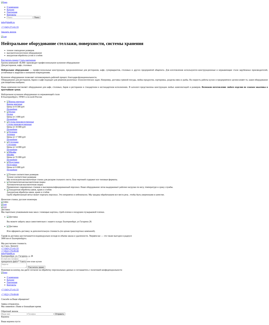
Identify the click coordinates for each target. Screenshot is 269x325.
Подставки (12, 164)
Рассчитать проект (10, 60)
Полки (10, 114)
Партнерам (12, 12)
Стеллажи (11, 144)
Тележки (11, 134)
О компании (12, 7)
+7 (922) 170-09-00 (10, 251)
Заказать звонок (8, 32)
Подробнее (12, 109)
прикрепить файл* (10, 261)
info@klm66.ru (8, 22)
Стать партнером (27, 60)
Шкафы (10, 154)
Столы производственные (19, 124)
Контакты (11, 14)
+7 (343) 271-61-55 (10, 27)
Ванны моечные (14, 104)
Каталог (10, 9)
